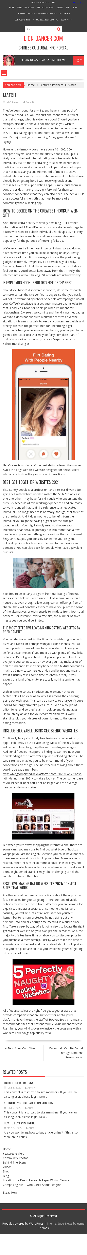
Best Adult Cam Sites (21, 1048)
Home (11, 7)
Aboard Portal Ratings (19, 1082)
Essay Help (66, 19)
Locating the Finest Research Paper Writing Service (43, 13)
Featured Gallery (25, 7)
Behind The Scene (45, 7)
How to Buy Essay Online (19, 1123)
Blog (75, 7)
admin (30, 101)
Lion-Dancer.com (43, 38)
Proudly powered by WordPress (23, 1223)
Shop (68, 7)
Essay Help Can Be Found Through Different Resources (66, 1052)
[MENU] (4, 73)
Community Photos (15, 1158)
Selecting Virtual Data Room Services (28, 1102)
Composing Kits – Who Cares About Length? (36, 19)
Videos (60, 7)
